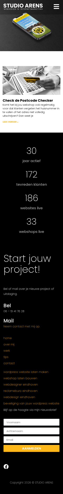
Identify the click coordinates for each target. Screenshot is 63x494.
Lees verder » (10, 121)
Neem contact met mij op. (22, 326)
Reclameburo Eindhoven (20, 391)
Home (8, 338)
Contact (9, 363)
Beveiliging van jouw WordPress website (31, 403)
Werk (7, 351)
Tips (6, 357)
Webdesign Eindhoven (19, 397)
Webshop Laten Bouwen (20, 378)
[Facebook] (6, 466)
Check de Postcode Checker (28, 100)
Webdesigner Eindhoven (21, 384)
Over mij (9, 344)
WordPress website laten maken (26, 372)
